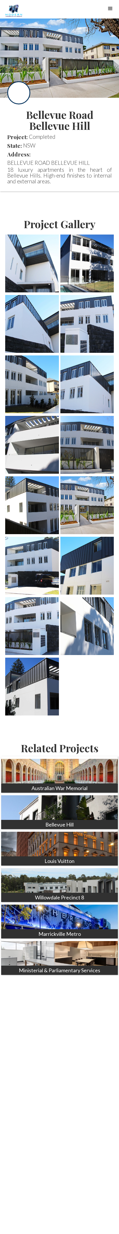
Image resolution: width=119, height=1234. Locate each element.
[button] (110, 8)
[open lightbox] (32, 263)
